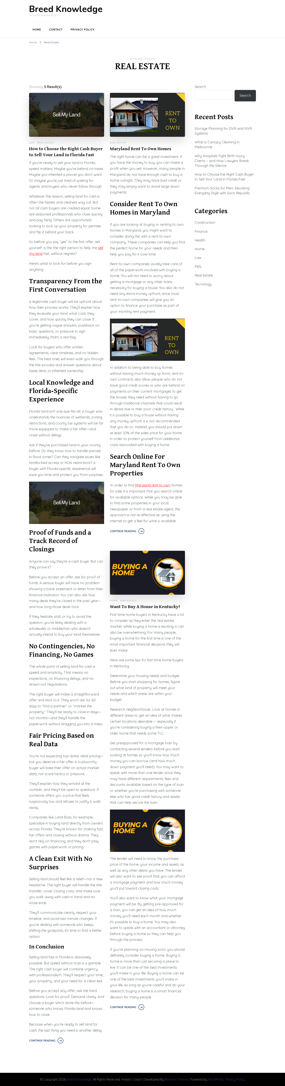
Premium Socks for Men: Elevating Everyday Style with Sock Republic (222, 190)
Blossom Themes (177, 1079)
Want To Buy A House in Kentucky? (145, 606)
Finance (201, 231)
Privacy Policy (82, 29)
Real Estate (45, 142)
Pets (198, 266)
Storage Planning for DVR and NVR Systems (223, 131)
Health (200, 240)
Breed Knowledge (66, 9)
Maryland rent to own (152, 485)
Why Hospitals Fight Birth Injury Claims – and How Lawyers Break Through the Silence (222, 161)
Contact (56, 29)
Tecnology (203, 284)
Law (32, 142)
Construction (205, 222)
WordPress (216, 1079)
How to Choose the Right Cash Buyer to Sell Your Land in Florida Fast (66, 151)
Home (37, 29)
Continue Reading (42, 1040)
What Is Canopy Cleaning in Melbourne (217, 144)
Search (200, 87)
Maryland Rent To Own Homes (140, 148)
